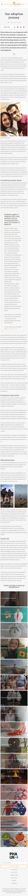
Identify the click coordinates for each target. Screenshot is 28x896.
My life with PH (5, 814)
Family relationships (15, 22)
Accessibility (14, 883)
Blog (3, 605)
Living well (4, 783)
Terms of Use (14, 872)
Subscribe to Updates (14, 866)
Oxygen (3, 830)
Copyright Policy (14, 875)
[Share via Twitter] (14, 27)
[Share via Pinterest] (23, 27)
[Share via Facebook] (17, 27)
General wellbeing (5, 798)
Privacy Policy (14, 869)
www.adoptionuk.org (12, 329)
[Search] (26, 4)
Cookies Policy (14, 877)
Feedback (14, 880)
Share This (7, 27)
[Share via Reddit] (20, 27)
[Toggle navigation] (2, 4)
